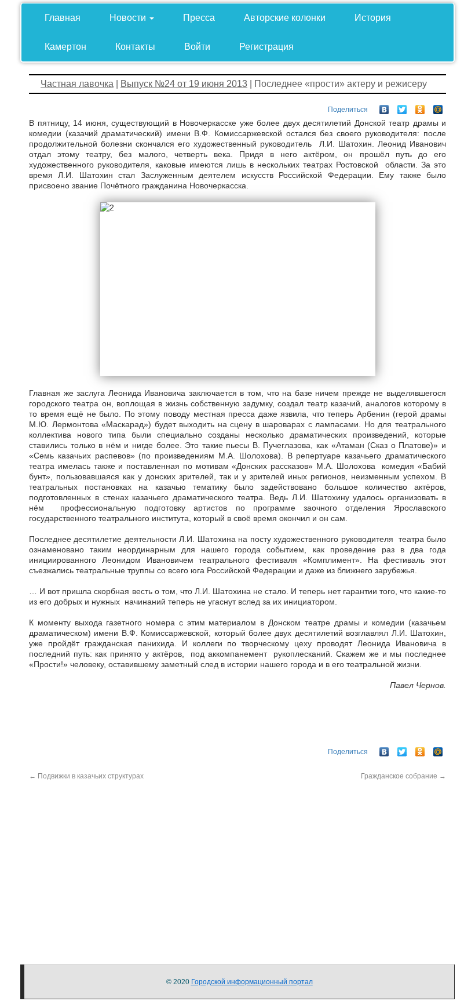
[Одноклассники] (420, 106)
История (373, 18)
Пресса (199, 18)
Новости (128, 18)
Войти (197, 47)
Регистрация (266, 47)
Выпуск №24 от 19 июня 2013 (183, 84)
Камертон (65, 47)
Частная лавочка (77, 84)
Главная (63, 18)
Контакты (135, 47)
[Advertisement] (237, 862)
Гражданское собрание (403, 776)
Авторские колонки (285, 18)
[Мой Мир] (438, 106)
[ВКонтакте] (384, 106)
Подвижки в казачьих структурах (86, 776)
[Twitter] (402, 106)
